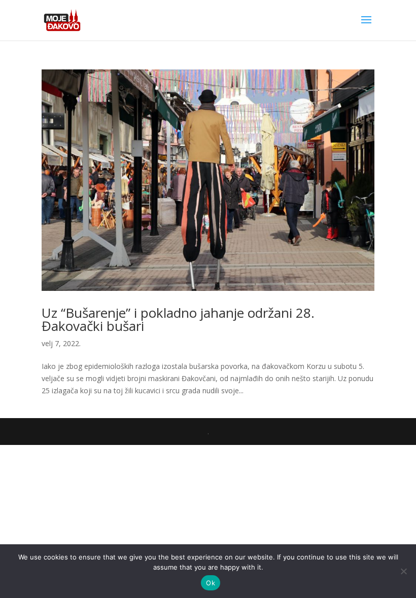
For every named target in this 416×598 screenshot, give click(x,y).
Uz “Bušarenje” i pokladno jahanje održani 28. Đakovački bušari (178, 319)
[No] (403, 571)
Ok (210, 583)
